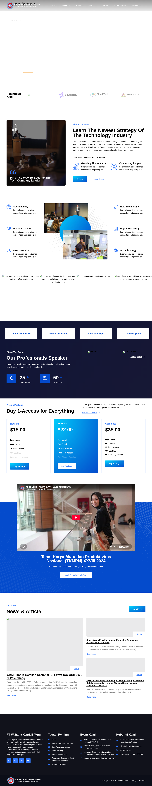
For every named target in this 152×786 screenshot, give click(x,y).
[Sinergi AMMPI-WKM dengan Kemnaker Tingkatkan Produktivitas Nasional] (115, 627)
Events (91, 5)
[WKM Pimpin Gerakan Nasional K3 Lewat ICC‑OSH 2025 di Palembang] (45, 644)
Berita (105, 5)
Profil (54, 5)
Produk (64, 5)
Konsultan (79, 5)
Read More (11, 695)
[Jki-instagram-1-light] (15, 760)
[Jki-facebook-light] (9, 760)
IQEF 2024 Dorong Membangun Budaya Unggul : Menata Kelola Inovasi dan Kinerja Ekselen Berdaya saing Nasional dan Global (115, 683)
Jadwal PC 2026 (120, 5)
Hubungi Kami (137, 5)
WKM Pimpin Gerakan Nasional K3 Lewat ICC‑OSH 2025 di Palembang (44, 676)
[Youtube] (28, 760)
